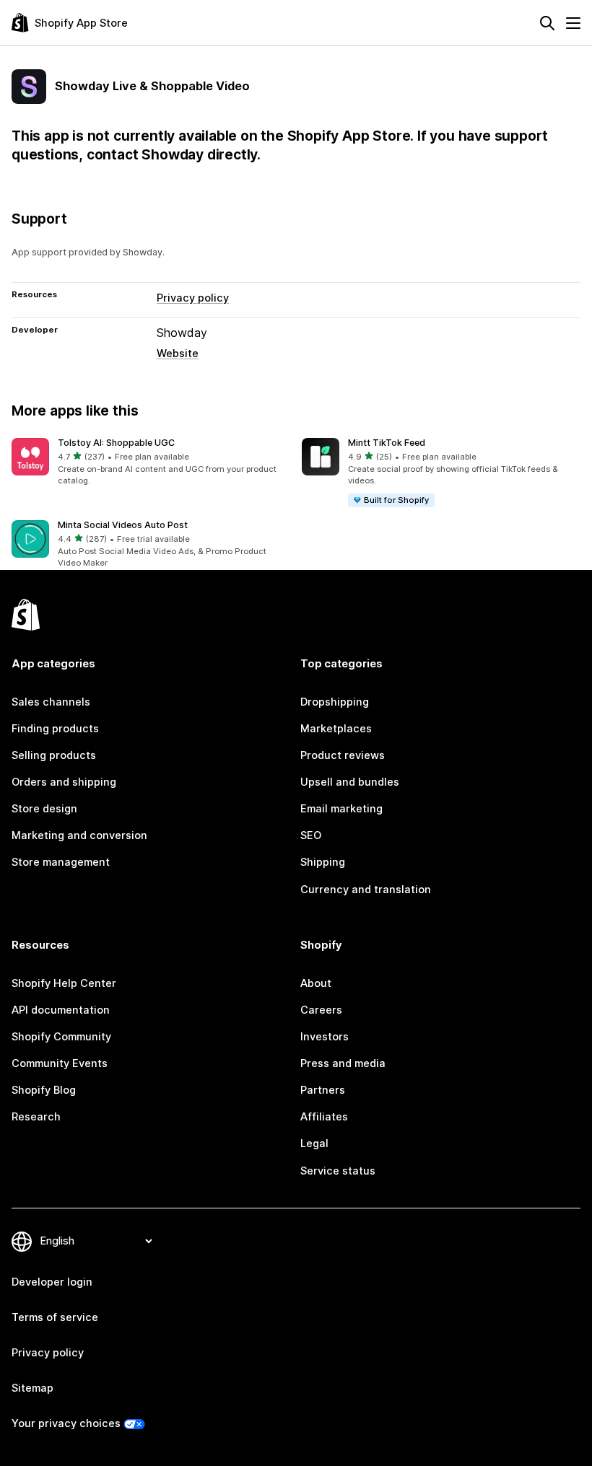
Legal (314, 1143)
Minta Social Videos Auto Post (123, 524)
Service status (337, 1170)
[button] (151, 463)
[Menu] (573, 23)
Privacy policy (193, 297)
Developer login (52, 1282)
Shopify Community (61, 1036)
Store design (44, 808)
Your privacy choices (66, 1423)
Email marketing (341, 808)
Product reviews (342, 755)
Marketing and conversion (79, 835)
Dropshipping (334, 701)
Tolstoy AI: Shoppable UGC (116, 442)
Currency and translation (365, 889)
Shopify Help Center (64, 983)
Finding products (55, 728)
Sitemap (32, 1388)
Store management (61, 862)
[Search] (547, 23)
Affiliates (324, 1116)
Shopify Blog (44, 1090)
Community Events (60, 1063)
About (315, 983)
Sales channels (51, 701)
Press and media (343, 1063)
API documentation (61, 1010)
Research (36, 1116)
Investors (324, 1036)
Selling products (54, 755)
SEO (310, 835)
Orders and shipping (64, 782)
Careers (321, 1010)
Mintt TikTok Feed (386, 442)
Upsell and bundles (349, 782)
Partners (322, 1090)
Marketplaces (336, 728)
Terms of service (55, 1317)
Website (178, 353)
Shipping (322, 862)
